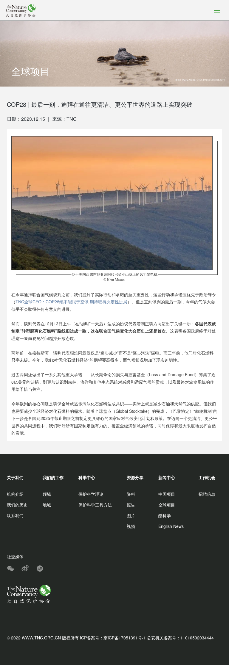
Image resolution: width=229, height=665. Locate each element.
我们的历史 (17, 505)
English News (171, 526)
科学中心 (86, 477)
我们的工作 (53, 477)
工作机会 (207, 477)
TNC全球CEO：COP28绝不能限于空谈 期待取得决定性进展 (71, 302)
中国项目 (166, 494)
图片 (131, 515)
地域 (47, 505)
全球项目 (166, 505)
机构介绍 (15, 494)
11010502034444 (197, 638)
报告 (131, 505)
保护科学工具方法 (95, 505)
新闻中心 (166, 477)
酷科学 (164, 515)
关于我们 (15, 477)
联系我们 (15, 515)
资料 (131, 494)
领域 (47, 494)
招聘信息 (207, 494)
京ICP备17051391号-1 (124, 638)
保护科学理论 (90, 494)
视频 (131, 526)
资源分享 (135, 477)
